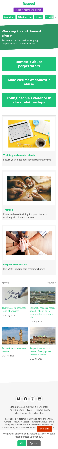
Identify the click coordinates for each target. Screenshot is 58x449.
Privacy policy (43, 409)
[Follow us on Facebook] (25, 399)
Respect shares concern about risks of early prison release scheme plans (42, 312)
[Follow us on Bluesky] (18, 399)
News (39, 17)
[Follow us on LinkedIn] (40, 399)
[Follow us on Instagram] (32, 399)
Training (51, 17)
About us (9, 17)
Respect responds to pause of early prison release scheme (41, 351)
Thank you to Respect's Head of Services (14, 309)
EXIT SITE (44, 428)
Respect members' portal (28, 9)
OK (21, 443)
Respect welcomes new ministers (14, 350)
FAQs (30, 409)
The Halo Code (16, 409)
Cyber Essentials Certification (29, 413)
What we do (25, 17)
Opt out (34, 443)
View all (50, 282)
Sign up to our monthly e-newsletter (29, 406)
